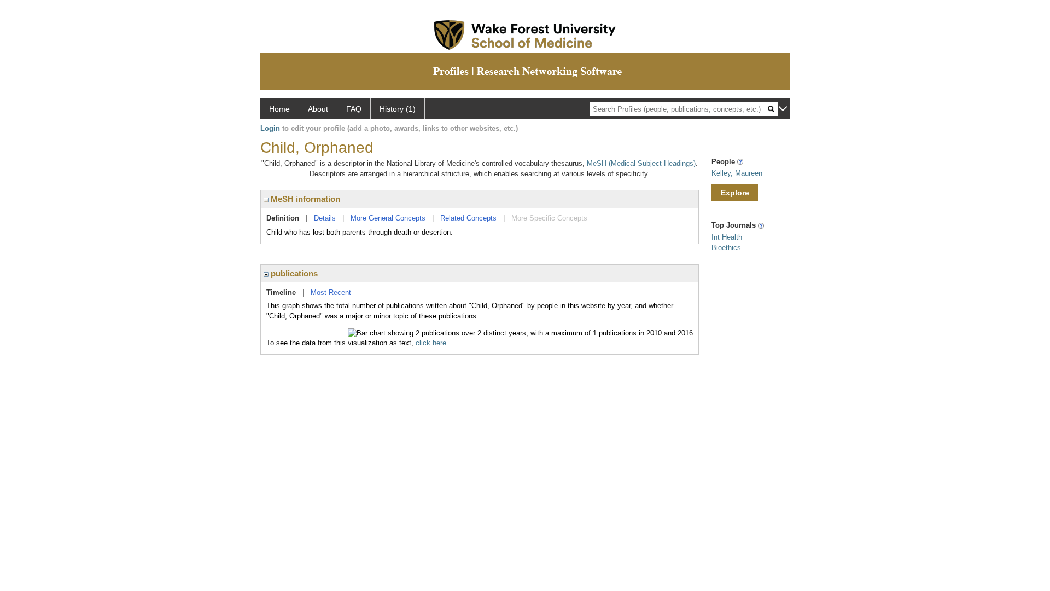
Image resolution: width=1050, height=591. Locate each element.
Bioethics (726, 248)
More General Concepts (388, 218)
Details (325, 218)
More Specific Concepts (549, 218)
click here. (432, 343)
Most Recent (331, 292)
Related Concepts (468, 218)
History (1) (398, 109)
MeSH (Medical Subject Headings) (641, 163)
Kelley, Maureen (736, 173)
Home (279, 109)
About (318, 109)
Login (270, 128)
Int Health (726, 237)
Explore (735, 192)
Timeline (281, 292)
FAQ (353, 109)
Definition (282, 218)
